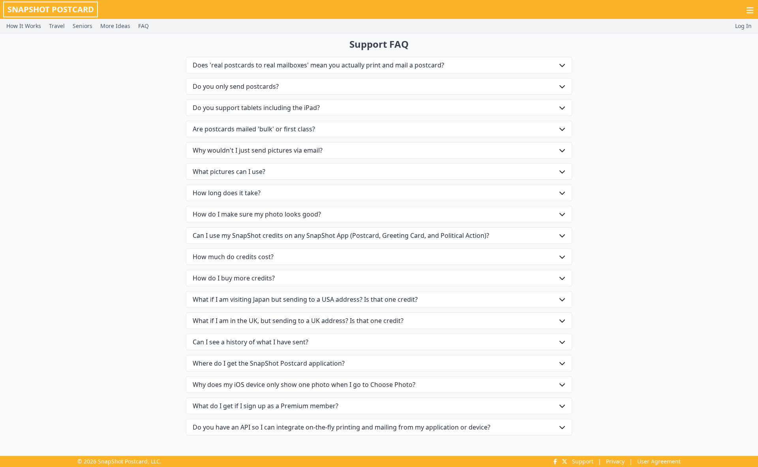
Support (582, 461)
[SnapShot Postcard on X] (564, 461)
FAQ (143, 26)
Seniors (82, 26)
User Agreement (659, 461)
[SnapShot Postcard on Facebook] (555, 461)
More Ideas (115, 26)
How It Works (23, 26)
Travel (57, 26)
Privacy (615, 461)
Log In (743, 26)
